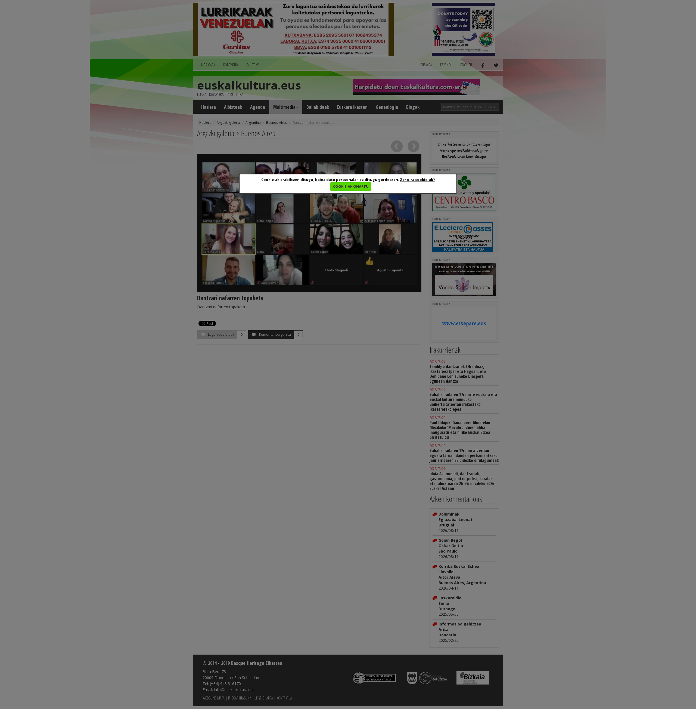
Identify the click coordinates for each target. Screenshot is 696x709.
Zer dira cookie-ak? (417, 179)
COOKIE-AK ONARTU (351, 186)
